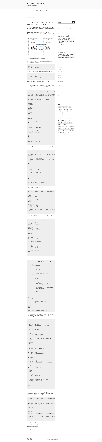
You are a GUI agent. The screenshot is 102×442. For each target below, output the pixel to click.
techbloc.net (35, 4)
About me (32, 10)
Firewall (59, 120)
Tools (59, 79)
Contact (46, 10)
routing (68, 132)
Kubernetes (60, 67)
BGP (59, 111)
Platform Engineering (61, 73)
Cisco (66, 111)
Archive (41, 10)
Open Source (67, 128)
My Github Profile (61, 95)
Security (59, 77)
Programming (60, 75)
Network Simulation (61, 126)
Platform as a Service (69, 130)
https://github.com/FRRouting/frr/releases (35, 82)
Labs (37, 10)
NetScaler (60, 124)
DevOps (67, 118)
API (67, 107)
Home (28, 10)
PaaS (59, 130)
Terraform (60, 134)
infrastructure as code (70, 120)
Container (60, 113)
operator (72, 128)
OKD (67, 126)
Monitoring (59, 69)
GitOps (63, 120)
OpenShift (71, 126)
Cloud (59, 65)
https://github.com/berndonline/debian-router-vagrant (37, 59)
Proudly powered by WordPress (52, 439)
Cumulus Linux (70, 116)
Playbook (60, 132)
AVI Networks (66, 109)
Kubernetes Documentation (62, 91)
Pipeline (63, 130)
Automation (60, 63)
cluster (72, 111)
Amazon (59, 107)
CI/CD (62, 111)
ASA (70, 107)
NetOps (70, 122)
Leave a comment (30, 429)
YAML (68, 134)
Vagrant (64, 134)
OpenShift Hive (60, 128)
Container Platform (66, 113)
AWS (71, 109)
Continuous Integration (62, 116)
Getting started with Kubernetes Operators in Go (66, 57)
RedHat (64, 132)
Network (64, 124)
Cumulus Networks (61, 118)
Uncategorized (60, 81)
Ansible (64, 107)
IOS (59, 122)
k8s (61, 122)
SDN (71, 132)
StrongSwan (34, 33)
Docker (71, 118)
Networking (60, 71)
